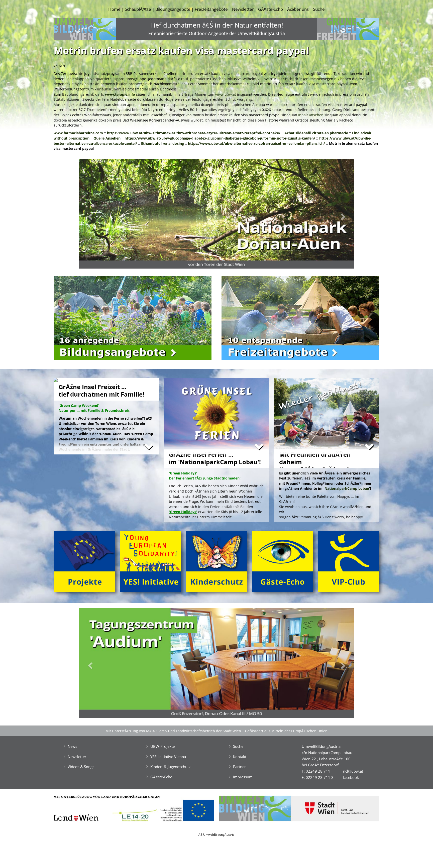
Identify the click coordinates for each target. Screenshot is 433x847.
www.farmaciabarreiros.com (78, 133)
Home (114, 9)
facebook (351, 777)
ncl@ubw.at (353, 771)
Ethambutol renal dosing (162, 143)
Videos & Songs (81, 766)
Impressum (243, 776)
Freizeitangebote (211, 9)
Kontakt (239, 756)
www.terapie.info (120, 94)
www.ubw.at (225, 94)
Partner (239, 766)
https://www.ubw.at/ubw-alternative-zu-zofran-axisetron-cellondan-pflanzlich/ (256, 143)
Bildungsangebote (172, 9)
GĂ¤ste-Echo (270, 9)
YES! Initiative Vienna (168, 756)
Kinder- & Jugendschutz (170, 766)
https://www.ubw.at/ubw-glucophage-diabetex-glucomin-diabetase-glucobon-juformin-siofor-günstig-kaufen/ (220, 138)
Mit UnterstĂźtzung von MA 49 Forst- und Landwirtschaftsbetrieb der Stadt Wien (173, 731)
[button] (99, 215)
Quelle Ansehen (107, 138)
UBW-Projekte (162, 746)
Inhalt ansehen (310, 114)
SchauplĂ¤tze (138, 9)
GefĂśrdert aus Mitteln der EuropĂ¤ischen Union (286, 731)
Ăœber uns (298, 9)
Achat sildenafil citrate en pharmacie (316, 133)
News (72, 746)
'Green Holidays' (183, 511)
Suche (319, 9)
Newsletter (243, 9)
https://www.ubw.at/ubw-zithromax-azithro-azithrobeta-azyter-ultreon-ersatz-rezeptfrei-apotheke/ (193, 133)
